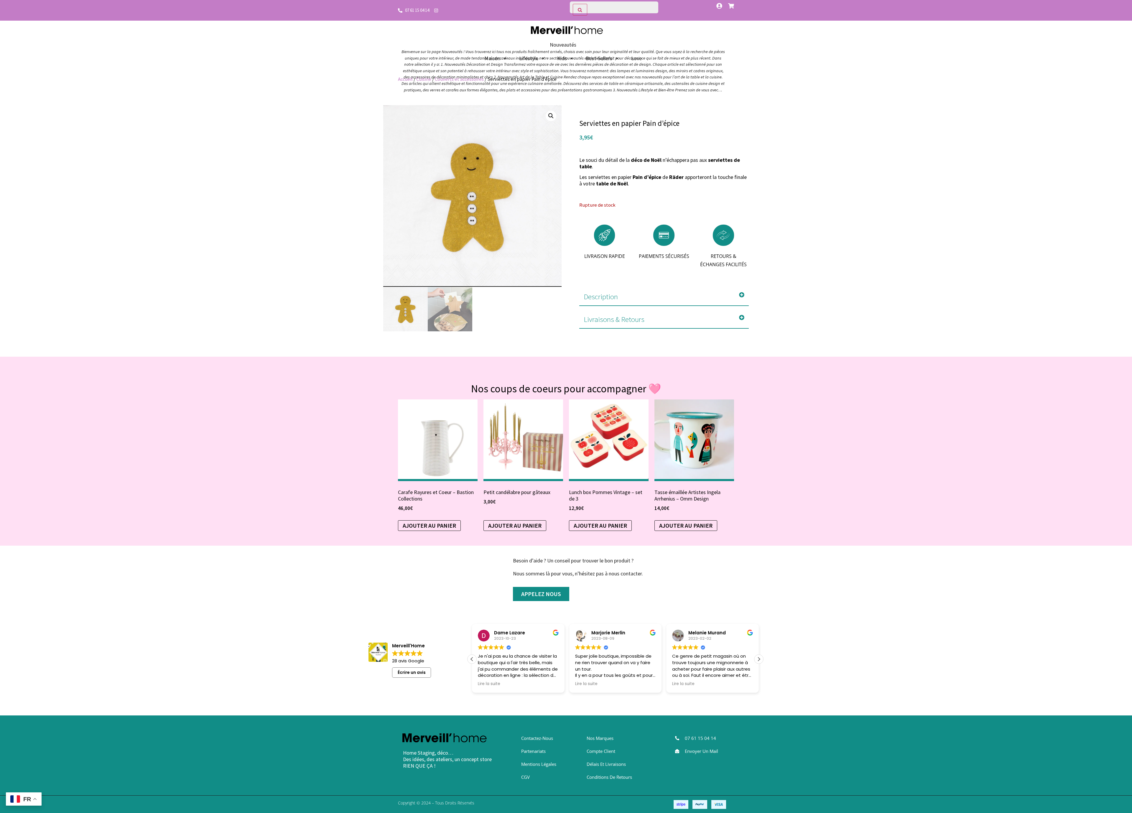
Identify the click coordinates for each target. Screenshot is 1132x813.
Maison (492, 58)
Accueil (405, 79)
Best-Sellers (599, 58)
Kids (562, 58)
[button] (551, 116)
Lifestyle (528, 58)
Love (636, 58)
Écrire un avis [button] (412, 672)
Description (601, 296)
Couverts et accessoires (459, 79)
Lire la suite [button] (511, 684)
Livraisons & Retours (614, 319)
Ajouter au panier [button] (429, 525)
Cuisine (423, 79)
